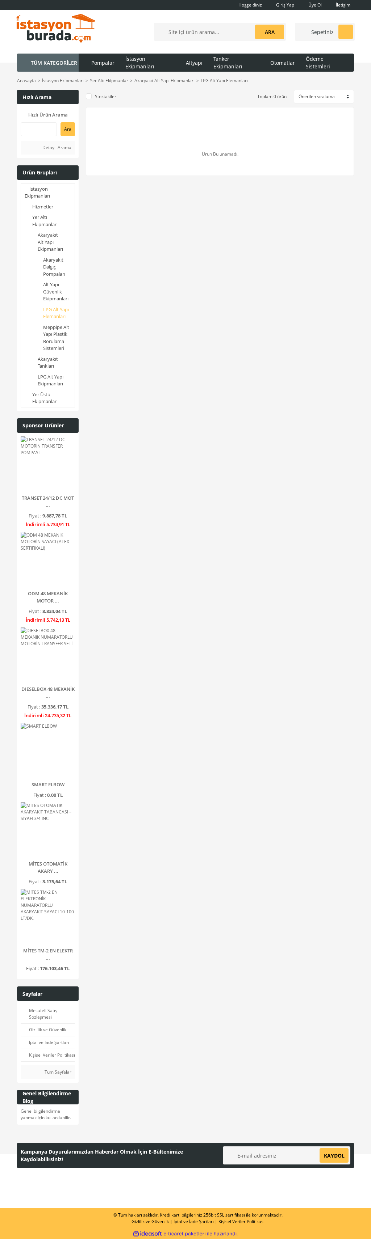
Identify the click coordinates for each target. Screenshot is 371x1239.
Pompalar (102, 62)
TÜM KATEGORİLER (54, 62)
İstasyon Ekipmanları (139, 62)
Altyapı (194, 62)
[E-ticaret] (184, 1234)
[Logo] (55, 28)
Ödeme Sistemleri (318, 62)
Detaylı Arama (56, 147)
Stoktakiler (105, 96)
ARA (270, 32)
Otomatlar (282, 62)
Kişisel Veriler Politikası (241, 1221)
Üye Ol (314, 5)
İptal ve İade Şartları (194, 1221)
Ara (67, 129)
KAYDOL (334, 1155)
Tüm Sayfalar (57, 1072)
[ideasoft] (147, 1233)
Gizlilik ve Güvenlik (150, 1221)
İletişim (342, 5)
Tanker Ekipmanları (227, 62)
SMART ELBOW (48, 784)
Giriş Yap (284, 5)
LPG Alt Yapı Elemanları (224, 80)
